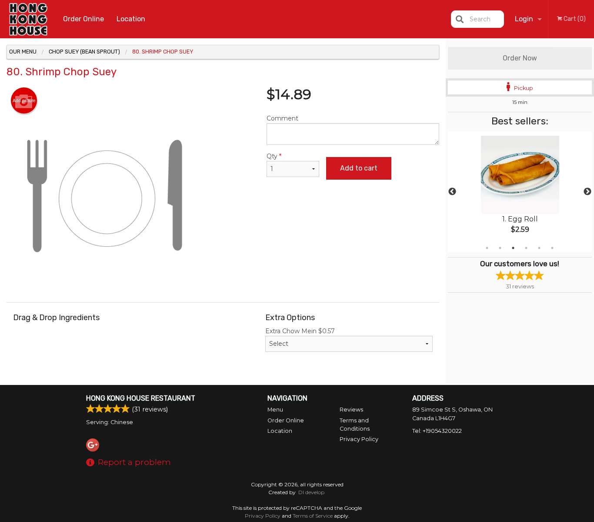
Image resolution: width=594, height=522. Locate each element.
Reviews (351, 409)
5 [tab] (539, 248)
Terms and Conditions (355, 424)
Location (131, 19)
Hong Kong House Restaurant (140, 398)
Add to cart (358, 168)
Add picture (24, 100)
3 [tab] (513, 248)
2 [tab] (500, 248)
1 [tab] (487, 248)
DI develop (311, 492)
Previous (452, 191)
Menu (275, 409)
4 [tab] (526, 248)
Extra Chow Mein (300, 331)
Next (587, 191)
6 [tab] (552, 248)
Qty (274, 156)
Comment (282, 118)
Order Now (520, 58)
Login (524, 19)
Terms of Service (313, 515)
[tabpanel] (520, 192)
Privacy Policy (359, 439)
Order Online (83, 19)
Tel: (437, 431)
